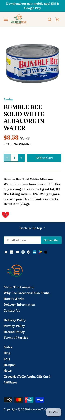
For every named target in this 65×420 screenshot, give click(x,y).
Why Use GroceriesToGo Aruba (27, 293)
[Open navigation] (6, 19)
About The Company (19, 287)
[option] (32, 63)
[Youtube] (17, 251)
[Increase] (21, 158)
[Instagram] (23, 251)
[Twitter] (6, 251)
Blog (7, 353)
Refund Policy (14, 332)
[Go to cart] (57, 19)
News (8, 370)
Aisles (8, 347)
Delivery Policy (15, 320)
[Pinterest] (28, 251)
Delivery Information (19, 304)
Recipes (9, 365)
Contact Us (12, 310)
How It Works (14, 298)
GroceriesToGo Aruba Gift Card (27, 376)
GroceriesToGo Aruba (42, 409)
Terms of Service (16, 337)
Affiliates (10, 382)
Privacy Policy (14, 326)
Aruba (8, 99)
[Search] (49, 19)
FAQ (7, 359)
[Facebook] (11, 251)
